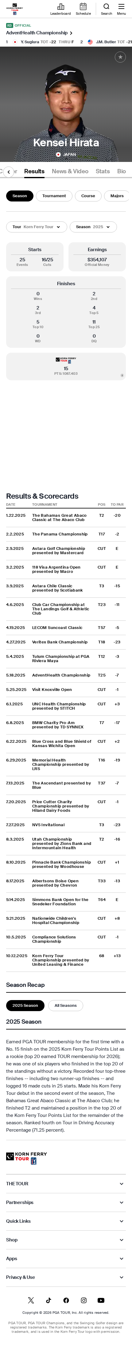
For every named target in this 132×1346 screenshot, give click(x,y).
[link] (14, 9)
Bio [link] (121, 171)
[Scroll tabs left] (8, 172)
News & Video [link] (70, 171)
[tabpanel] (66, 664)
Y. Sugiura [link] (30, 41)
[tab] (34, 172)
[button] (36, 226)
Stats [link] (103, 171)
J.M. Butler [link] (106, 41)
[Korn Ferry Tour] (26, 1158)
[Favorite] (120, 57)
